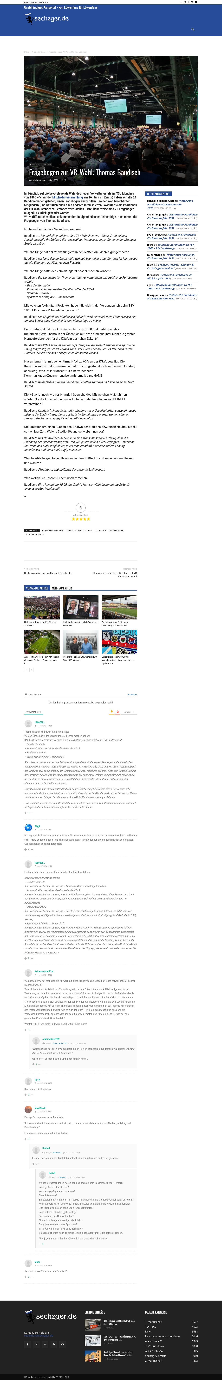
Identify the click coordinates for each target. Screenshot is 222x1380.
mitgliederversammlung (52, 530)
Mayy (37, 1262)
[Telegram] (77, 554)
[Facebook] (181, 2)
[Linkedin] (69, 554)
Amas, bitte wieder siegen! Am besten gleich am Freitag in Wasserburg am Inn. (41, 660)
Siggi (37, 826)
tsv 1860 (88, 530)
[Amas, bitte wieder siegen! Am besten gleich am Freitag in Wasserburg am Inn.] (42, 642)
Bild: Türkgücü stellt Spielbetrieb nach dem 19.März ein (119, 1322)
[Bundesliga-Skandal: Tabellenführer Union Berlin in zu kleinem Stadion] (93, 1356)
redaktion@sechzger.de (38, 1335)
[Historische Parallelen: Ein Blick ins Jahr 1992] (42, 607)
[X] (188, 2)
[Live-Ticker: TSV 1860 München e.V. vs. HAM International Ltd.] (93, 1340)
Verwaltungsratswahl (35, 534)
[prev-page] (26, 670)
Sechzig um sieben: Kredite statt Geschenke (48, 573)
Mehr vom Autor (62, 588)
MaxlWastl (40, 1108)
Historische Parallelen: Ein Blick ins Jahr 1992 (170, 204)
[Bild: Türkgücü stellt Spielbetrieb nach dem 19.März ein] (93, 1325)
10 (65, 180)
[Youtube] (196, 2)
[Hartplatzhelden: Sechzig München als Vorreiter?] (80, 607)
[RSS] (54, 1344)
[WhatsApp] (62, 554)
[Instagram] (185, 2)
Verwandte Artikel (37, 588)
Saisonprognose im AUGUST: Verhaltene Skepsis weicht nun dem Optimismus (118, 660)
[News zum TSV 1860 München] (46, 19)
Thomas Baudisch (73, 530)
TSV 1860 (47, 165)
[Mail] (45, 1344)
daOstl (52, 1173)
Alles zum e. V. (38, 51)
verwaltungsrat (116, 530)
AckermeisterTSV (44, 971)
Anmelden (132, 694)
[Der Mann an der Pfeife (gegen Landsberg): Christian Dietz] (119, 607)
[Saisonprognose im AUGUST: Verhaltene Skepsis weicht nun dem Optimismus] (119, 642)
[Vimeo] (192, 2)
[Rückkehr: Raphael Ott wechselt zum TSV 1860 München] (80, 642)
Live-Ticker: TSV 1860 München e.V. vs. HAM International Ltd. (120, 1338)
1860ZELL (40, 722)
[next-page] (31, 670)
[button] (193, 30)
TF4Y (37, 1079)
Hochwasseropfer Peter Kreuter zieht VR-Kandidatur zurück (115, 575)
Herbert (46, 1148)
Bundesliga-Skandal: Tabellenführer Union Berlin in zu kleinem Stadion (118, 1353)
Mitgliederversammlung (67, 197)
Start (26, 51)
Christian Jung (39, 180)
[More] (84, 554)
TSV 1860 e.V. (100, 530)
